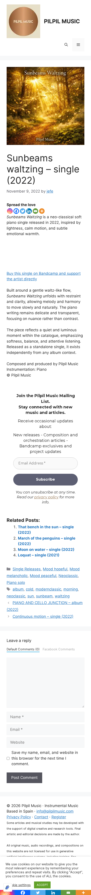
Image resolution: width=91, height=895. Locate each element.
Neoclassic (68, 575)
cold (29, 589)
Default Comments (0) (23, 649)
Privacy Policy (19, 817)
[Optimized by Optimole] (7, 887)
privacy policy (46, 497)
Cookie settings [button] (19, 885)
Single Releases (27, 569)
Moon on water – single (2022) (46, 549)
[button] (66, 44)
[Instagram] (10, 211)
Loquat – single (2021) (38, 555)
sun (30, 596)
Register (58, 817)
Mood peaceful (43, 575)
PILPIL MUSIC (62, 21)
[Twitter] (22, 211)
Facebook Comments (59, 649)
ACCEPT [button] (42, 885)
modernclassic (48, 589)
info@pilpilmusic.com (55, 811)
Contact (41, 817)
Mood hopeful (55, 569)
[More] (42, 211)
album (18, 589)
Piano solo (16, 582)
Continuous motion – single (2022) (43, 616)
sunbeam (44, 596)
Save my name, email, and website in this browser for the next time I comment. (44, 758)
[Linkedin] (29, 211)
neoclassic (16, 596)
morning (70, 589)
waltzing (62, 596)
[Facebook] (16, 211)
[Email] (35, 211)
